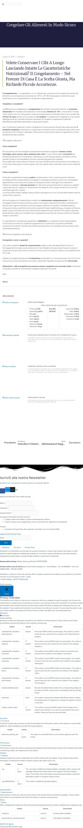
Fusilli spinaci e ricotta (36, 397)
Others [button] (2, 800)
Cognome (4, 508)
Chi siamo (17, 547)
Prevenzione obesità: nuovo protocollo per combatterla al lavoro (52, 335)
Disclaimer (6, 547)
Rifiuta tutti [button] (24, 579)
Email (2, 538)
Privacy (3, 527)
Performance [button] (4, 743)
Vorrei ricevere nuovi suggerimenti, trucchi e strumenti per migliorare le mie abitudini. (37, 522)
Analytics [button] (3, 753)
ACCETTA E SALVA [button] (6, 824)
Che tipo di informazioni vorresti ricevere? (15, 517)
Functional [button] (3, 718)
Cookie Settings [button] (6, 579)
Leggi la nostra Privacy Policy (10, 534)
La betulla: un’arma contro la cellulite (42, 366)
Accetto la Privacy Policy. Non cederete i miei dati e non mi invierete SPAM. (33, 529)
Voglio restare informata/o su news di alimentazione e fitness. (28, 519)
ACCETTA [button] (16, 579)
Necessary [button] (4, 613)
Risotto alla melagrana (36, 302)
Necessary (5, 615)
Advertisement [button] (5, 790)
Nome (2, 503)
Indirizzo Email (6, 513)
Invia (5, 543)
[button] (4, 11)
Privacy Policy (30, 547)
